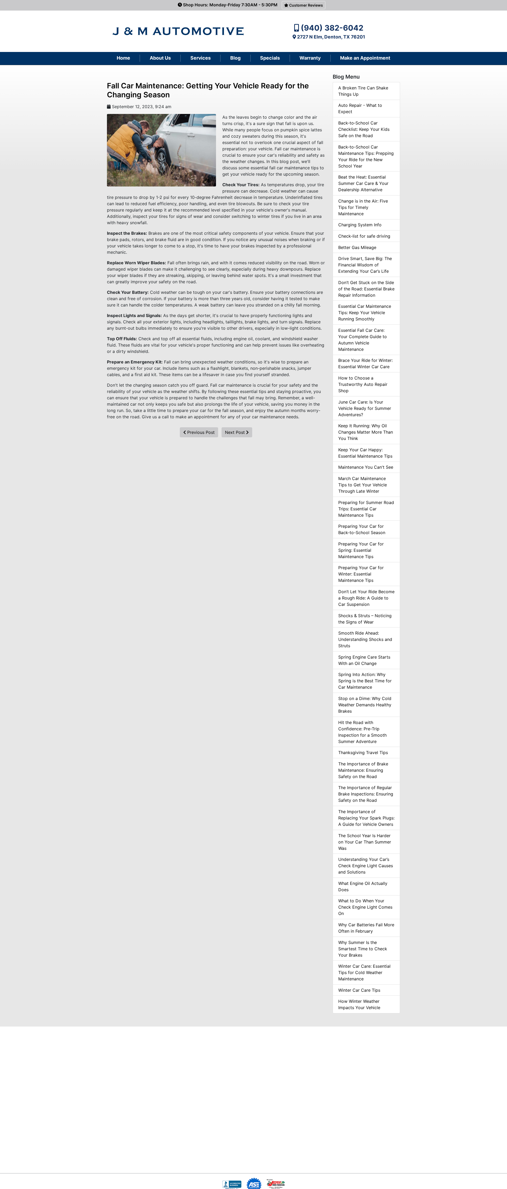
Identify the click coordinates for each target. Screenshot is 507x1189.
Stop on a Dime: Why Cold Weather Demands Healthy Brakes (364, 705)
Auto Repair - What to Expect (360, 108)
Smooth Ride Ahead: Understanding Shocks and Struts (365, 639)
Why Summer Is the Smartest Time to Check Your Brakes (362, 949)
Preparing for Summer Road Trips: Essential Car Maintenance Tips (366, 509)
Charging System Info (360, 224)
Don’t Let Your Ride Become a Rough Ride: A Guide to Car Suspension (366, 598)
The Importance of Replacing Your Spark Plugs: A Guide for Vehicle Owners (366, 818)
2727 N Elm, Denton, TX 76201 (331, 37)
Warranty (310, 58)
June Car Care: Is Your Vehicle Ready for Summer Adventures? (364, 408)
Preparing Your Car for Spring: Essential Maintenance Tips (361, 550)
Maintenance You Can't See (365, 467)
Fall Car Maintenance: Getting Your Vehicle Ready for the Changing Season (208, 90)
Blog (235, 58)
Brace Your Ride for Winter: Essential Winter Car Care (365, 363)
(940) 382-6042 (332, 27)
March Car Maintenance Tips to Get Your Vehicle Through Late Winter (362, 485)
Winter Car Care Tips (359, 990)
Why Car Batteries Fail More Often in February (366, 928)
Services (200, 58)
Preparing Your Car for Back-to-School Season (361, 529)
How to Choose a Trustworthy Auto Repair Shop (362, 384)
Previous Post (200, 432)
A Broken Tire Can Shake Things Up (363, 91)
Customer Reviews (305, 5)
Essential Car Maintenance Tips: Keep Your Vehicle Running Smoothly (364, 313)
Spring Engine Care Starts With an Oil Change (364, 660)
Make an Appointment (365, 58)
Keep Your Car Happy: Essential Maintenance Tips (365, 453)
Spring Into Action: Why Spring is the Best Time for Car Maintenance (365, 681)
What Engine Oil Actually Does (362, 886)
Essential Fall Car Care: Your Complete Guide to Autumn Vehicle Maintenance (362, 340)
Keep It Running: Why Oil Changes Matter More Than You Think (365, 432)
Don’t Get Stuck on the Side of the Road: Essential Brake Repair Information (366, 289)
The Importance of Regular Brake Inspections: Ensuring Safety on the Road (365, 794)
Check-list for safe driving (364, 236)
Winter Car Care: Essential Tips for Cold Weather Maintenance (364, 972)
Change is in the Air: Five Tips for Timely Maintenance (363, 207)
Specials (270, 58)
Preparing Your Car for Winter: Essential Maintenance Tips (361, 574)
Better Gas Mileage (357, 247)
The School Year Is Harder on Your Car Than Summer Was (364, 842)
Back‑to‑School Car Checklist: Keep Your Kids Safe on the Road (363, 129)
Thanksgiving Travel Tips (363, 752)
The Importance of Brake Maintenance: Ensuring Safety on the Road (363, 770)
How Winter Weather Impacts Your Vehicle (359, 1004)
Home (123, 58)
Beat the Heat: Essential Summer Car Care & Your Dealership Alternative (363, 183)
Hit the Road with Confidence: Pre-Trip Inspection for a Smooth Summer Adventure (362, 732)
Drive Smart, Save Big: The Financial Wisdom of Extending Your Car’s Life (365, 265)
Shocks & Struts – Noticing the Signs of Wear (365, 619)
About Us (160, 58)
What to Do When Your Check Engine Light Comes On (365, 907)
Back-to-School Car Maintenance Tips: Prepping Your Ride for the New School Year (366, 156)
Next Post (235, 432)
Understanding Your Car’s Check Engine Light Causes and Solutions (365, 866)
